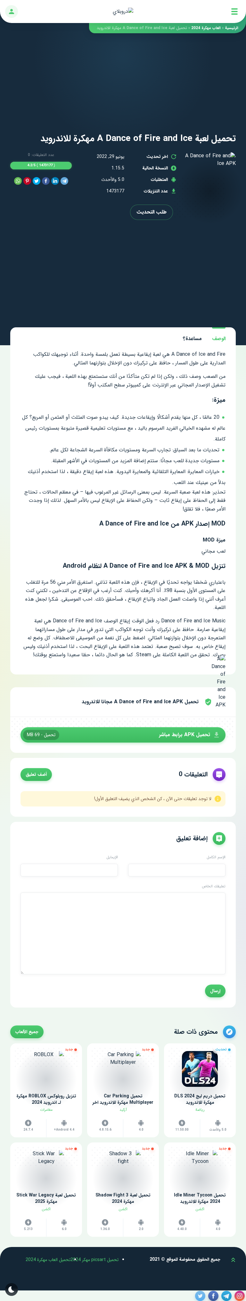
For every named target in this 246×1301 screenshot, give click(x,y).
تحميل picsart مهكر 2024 (94, 1259)
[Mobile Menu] (234, 11)
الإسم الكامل (216, 857)
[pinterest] (27, 181)
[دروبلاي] (123, 11)
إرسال (215, 990)
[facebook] (46, 181)
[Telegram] (64, 181)
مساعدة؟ (192, 339)
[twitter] (36, 181)
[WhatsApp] (18, 181)
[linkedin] (55, 181)
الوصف (219, 339)
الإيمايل (112, 857)
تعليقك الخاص (214, 886)
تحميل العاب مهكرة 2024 (48, 1259)
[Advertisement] (123, 78)
